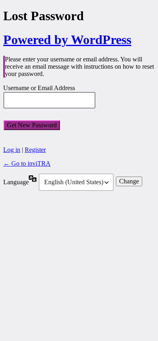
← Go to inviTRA (27, 163)
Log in (11, 149)
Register (35, 149)
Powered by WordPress (67, 39)
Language (16, 182)
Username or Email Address (39, 88)
